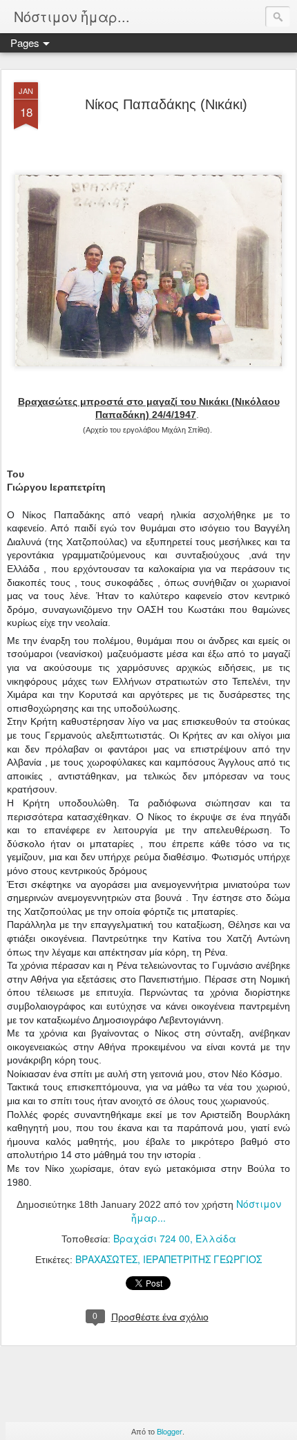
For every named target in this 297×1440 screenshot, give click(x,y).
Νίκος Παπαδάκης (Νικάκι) (166, 104)
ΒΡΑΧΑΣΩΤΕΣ (106, 1259)
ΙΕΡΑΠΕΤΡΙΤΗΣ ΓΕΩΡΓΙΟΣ (202, 1259)
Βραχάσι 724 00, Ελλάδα (174, 1238)
